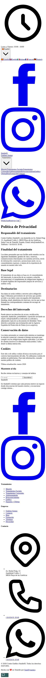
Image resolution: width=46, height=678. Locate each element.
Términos (9, 519)
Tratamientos (6, 158)
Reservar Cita (14, 221)
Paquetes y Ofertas (13, 502)
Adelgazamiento (12, 495)
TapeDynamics (29, 670)
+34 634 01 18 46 (12, 617)
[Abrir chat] (4, 675)
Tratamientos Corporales (15, 493)
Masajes (9, 489)
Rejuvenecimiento (12, 497)
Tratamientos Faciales (14, 491)
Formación (14, 174)
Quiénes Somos (7, 155)
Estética (8, 500)
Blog (8, 174)
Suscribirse (27, 377)
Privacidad (10, 522)
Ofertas (3, 174)
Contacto (21, 174)
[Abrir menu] (20, 220)
